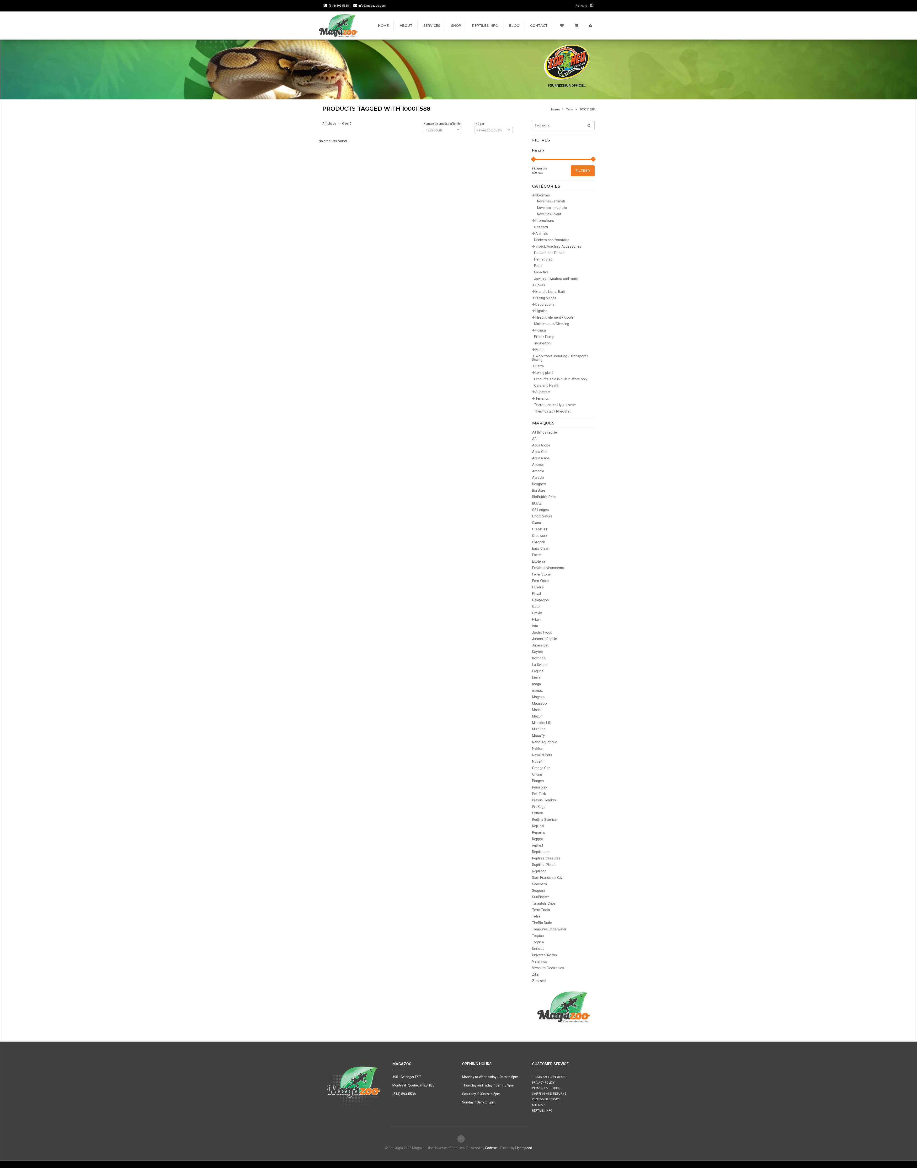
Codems (491, 1148)
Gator (536, 606)
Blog (514, 25)
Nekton (537, 748)
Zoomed (539, 981)
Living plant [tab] (544, 372)
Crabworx (539, 535)
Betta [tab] (538, 266)
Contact (539, 25)
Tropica (538, 936)
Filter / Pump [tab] (544, 337)
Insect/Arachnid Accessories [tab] (558, 246)
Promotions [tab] (544, 220)
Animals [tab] (541, 233)
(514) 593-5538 (339, 5)
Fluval (536, 594)
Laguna (538, 671)
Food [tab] (539, 350)
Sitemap (538, 1105)
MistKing (538, 729)
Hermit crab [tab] (543, 259)
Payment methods (546, 1088)
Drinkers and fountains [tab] (552, 240)
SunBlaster (540, 897)
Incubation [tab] (542, 343)
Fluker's (538, 587)
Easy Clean (540, 548)
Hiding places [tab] (545, 298)
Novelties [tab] (542, 195)
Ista (535, 626)
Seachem (539, 884)
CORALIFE (540, 529)
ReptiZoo (539, 871)
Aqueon (538, 464)
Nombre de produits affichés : (443, 123)
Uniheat (538, 948)
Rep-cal (538, 826)
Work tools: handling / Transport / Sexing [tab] (560, 358)
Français (581, 5)
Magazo (538, 697)
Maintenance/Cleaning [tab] (551, 324)
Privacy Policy (543, 1082)
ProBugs (538, 806)
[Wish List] (562, 25)
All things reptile (544, 432)
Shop (456, 25)
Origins (537, 774)
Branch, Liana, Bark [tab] (550, 291)
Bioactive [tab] (541, 272)
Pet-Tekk (539, 794)
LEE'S (536, 677)
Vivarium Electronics (548, 968)
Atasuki (538, 477)
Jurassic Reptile (544, 639)
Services (431, 25)
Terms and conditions (549, 1077)
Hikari (536, 619)
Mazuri (537, 716)
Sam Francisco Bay (547, 877)
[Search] (587, 126)
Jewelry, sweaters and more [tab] (556, 279)
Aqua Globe (541, 445)
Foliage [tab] (541, 330)
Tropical (538, 942)
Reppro (537, 839)
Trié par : (479, 123)
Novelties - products (552, 208)
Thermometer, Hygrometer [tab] (555, 405)
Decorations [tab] (544, 304)
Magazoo (539, 703)
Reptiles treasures (546, 858)
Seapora (538, 890)
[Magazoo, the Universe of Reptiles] (339, 25)
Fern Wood (540, 581)
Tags (569, 109)
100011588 (587, 109)
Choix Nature (542, 516)
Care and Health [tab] (546, 385)
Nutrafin (538, 761)
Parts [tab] (539, 366)
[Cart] (576, 25)
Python (537, 813)
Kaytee (537, 652)
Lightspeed (523, 1148)
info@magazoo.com (372, 5)
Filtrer (583, 170)
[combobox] (493, 130)
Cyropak (538, 542)
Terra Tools (541, 910)
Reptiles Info (485, 25)
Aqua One (539, 452)
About (406, 25)
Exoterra (538, 561)
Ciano (536, 523)
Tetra (536, 916)
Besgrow (539, 484)
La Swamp (540, 665)
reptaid (537, 845)
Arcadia (538, 471)
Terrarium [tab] (542, 398)
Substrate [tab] (543, 392)
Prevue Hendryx (544, 800)
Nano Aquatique (544, 742)
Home (383, 25)
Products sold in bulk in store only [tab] (560, 379)
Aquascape (541, 458)
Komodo (539, 658)
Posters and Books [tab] (549, 253)
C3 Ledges (540, 510)
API (535, 439)
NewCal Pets (542, 755)
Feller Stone (541, 574)
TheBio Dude (542, 923)
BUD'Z (537, 503)
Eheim (537, 555)
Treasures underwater (549, 929)
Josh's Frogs (542, 632)
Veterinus (539, 961)
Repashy (538, 832)
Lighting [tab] (541, 311)
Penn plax (539, 787)
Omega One (541, 768)
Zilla (535, 974)
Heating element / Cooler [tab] (555, 317)
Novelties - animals (551, 201)
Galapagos (540, 600)
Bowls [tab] (540, 285)
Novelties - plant (549, 214)
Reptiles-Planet (544, 865)
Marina (537, 710)
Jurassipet (540, 645)
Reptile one (540, 852)
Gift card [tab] (541, 227)
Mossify (538, 735)
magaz (537, 690)
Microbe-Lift (541, 723)
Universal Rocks (544, 955)
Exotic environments (548, 568)
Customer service (546, 1099)
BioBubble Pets (544, 497)
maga (536, 684)
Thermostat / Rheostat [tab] (552, 411)
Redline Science (544, 819)
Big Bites (539, 490)
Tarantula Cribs (544, 903)
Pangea (538, 781)
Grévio (537, 613)
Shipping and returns (549, 1093)
